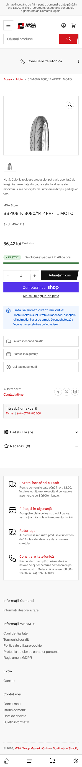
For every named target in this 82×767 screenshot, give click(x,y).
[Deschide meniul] (8, 25)
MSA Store (10, 205)
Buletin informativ (16, 722)
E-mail (10, 413)
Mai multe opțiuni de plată (41, 296)
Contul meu (11, 704)
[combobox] (41, 39)
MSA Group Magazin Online (33, 748)
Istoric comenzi (14, 710)
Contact (9, 681)
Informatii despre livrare (20, 610)
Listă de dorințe (14, 716)
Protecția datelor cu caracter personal (31, 652)
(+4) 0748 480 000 (29, 413)
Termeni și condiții (16, 639)
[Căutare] (68, 39)
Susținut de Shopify (65, 748)
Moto (19, 79)
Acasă (7, 79)
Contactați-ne (13, 394)
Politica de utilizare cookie (22, 645)
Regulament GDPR (17, 657)
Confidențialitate (15, 633)
